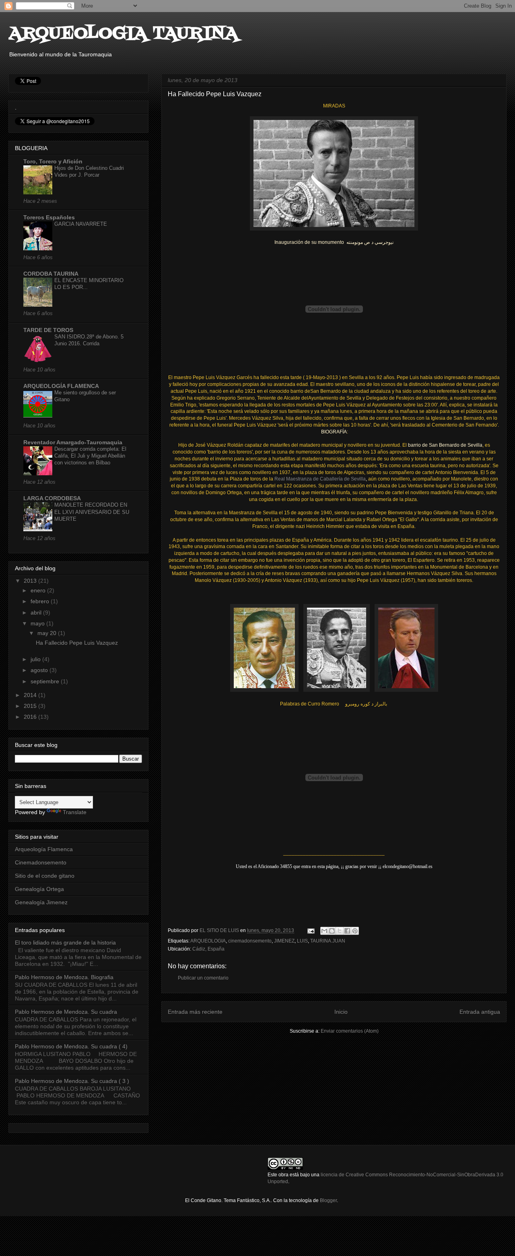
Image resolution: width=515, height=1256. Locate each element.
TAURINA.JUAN (327, 941)
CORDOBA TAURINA (50, 273)
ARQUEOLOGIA (208, 941)
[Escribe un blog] (332, 931)
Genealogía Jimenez (41, 902)
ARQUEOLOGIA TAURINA (123, 34)
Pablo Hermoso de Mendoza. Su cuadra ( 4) (71, 1046)
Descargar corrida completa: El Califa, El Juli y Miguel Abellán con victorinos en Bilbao (90, 456)
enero (39, 590)
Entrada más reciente (195, 1012)
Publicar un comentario (203, 978)
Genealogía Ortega (39, 889)
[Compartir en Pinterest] (355, 931)
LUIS (302, 941)
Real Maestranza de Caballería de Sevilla (320, 479)
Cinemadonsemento (40, 862)
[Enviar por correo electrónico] (324, 931)
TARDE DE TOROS (48, 330)
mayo (38, 623)
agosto (40, 670)
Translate (75, 812)
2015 (31, 706)
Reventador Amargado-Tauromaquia (72, 442)
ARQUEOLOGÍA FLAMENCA (61, 386)
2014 (31, 695)
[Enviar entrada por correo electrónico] (310, 930)
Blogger (328, 1200)
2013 (31, 580)
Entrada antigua (479, 1012)
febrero (41, 601)
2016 (31, 717)
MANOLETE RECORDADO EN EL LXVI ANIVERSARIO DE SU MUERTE (91, 512)
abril (37, 612)
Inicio (341, 1012)
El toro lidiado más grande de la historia (65, 942)
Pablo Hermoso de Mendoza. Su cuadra (66, 1012)
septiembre (46, 681)
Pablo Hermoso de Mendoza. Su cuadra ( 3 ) (72, 1081)
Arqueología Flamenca (44, 849)
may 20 (47, 633)
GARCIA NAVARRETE (80, 224)
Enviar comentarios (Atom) (350, 1031)
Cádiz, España (208, 949)
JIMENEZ (284, 941)
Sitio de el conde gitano (44, 875)
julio (36, 659)
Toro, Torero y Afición (52, 161)
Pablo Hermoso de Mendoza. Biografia (64, 977)
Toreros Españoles (49, 217)
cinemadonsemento (250, 941)
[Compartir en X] (340, 931)
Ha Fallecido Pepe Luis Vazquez (77, 642)
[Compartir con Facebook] (347, 931)
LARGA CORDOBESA (52, 498)
